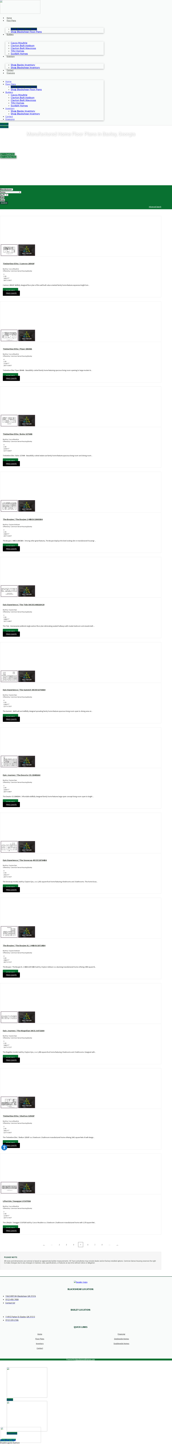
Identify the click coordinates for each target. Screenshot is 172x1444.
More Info (10, 290)
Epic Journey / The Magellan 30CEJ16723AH (23, 1030)
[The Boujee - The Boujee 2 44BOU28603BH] (80, 492)
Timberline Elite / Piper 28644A (17, 348)
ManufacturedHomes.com (85, 1359)
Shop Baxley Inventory (23, 65)
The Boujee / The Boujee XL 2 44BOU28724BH (24, 945)
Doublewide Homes (121, 1343)
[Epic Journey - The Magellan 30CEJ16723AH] (80, 1003)
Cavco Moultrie (19, 43)
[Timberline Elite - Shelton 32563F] (80, 1088)
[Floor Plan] (9, 250)
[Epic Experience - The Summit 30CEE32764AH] (80, 662)
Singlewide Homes (121, 1339)
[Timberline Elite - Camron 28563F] (80, 236)
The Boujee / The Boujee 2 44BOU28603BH (23, 519)
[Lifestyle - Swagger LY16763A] (80, 1174)
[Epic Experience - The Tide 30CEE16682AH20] (80, 577)
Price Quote (11, 293)
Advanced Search (155, 207)
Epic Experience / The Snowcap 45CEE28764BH (25, 860)
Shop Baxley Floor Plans (24, 29)
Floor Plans (11, 21)
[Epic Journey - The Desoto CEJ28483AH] (80, 747)
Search (4, 203)
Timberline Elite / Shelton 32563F (19, 1116)
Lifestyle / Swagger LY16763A (17, 1201)
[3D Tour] (26, 250)
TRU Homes (17, 51)
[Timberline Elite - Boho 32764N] (80, 407)
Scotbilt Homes (19, 53)
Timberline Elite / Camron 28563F (19, 263)
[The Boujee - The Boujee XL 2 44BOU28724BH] (80, 918)
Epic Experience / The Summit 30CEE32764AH (24, 689)
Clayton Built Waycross (23, 48)
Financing (11, 73)
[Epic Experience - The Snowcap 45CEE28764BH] (80, 833)
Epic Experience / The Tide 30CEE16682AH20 (23, 604)
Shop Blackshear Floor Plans (26, 31)
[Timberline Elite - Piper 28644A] (80, 321)
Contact (10, 70)
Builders (10, 34)
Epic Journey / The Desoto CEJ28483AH (21, 775)
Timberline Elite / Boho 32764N (17, 434)
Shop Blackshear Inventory (25, 67)
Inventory (11, 56)
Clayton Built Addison (22, 45)
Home (9, 18)
